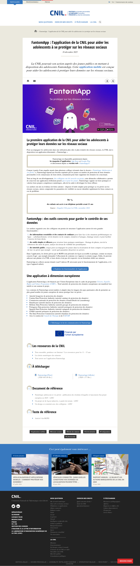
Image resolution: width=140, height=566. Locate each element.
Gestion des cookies (20, 526)
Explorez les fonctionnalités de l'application (71, 269)
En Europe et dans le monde (59, 547)
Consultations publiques (58, 556)
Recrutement (103, 562)
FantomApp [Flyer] (45, 375)
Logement (53, 517)
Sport (52, 530)
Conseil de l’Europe (51, 315)
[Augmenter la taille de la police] (113, 81)
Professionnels (32, 2)
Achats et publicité (56, 523)
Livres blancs (108, 512)
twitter (13, 506)
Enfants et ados (55, 510)
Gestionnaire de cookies (124, 2)
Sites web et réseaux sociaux (59, 504)
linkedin (18, 506)
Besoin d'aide (126, 561)
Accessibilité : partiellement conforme (62, 562)
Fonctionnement (55, 545)
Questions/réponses (83, 506)
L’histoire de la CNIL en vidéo (60, 549)
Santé (52, 512)
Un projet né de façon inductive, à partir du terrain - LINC (56, 401)
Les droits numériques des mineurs (48, 355)
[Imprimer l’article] (28, 81)
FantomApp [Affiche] (86, 375)
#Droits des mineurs (73, 432)
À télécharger (81, 22)
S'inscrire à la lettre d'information (26, 529)
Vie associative (55, 534)
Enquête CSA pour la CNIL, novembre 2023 (73, 208)
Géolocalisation (19, 456)
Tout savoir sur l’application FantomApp (50, 358)
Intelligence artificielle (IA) (58, 521)
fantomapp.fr (85, 163)
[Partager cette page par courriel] (34, 81)
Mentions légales (21, 562)
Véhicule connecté (60, 456)
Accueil (35, 31)
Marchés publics (55, 554)
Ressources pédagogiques (112, 501)
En (113, 2)
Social (52, 515)
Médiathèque (17, 512)
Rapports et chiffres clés (111, 506)
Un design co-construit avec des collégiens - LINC (53, 404)
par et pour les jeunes (70, 180)
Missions (53, 543)
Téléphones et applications (58, 506)
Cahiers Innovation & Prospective (111, 509)
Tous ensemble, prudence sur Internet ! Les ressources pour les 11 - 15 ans (62, 352)
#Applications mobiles (38, 432)
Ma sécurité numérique (57, 501)
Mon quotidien (46, 22)
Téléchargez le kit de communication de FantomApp (70, 322)
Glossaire (15, 514)
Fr (109, 2)
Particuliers (15, 2)
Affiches (106, 504)
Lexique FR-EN (17, 517)
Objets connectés (55, 508)
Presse (47, 2)
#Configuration (105, 432)
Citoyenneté (54, 528)
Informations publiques (87, 562)
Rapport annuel (99, 456)
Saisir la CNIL (81, 504)
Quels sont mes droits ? (84, 501)
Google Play (85, 161)
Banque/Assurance (56, 526)
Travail (52, 519)
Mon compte (114, 562)
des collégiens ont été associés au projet (69, 178)
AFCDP (67, 315)
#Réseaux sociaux (56, 432)
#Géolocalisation (89, 432)
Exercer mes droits (63, 22)
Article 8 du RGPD (42, 418)
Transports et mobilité (57, 532)
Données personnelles (38, 562)
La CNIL (93, 22)
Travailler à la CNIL (56, 552)
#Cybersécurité (70, 436)
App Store (75, 161)
